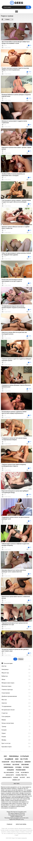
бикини (28, 762)
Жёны (16, 679)
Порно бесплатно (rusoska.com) (16, 811)
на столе (24, 759)
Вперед (21, 659)
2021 (5, 756)
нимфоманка (8, 767)
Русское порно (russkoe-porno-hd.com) (16, 818)
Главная (9, 824)
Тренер (16, 726)
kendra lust (16, 780)
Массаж (16, 699)
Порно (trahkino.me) (17, 816)
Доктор (16, 666)
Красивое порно (16, 746)
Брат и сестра (16, 743)
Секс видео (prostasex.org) (16, 815)
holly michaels (17, 762)
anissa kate (10, 775)
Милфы (16, 740)
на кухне (15, 764)
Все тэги (16, 783)
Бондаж (16, 730)
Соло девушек (16, 716)
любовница (14, 756)
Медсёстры (16, 673)
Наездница (16, 669)
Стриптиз (16, 713)
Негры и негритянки (16, 723)
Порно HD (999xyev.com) (16, 819)
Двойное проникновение (16, 696)
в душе (15, 777)
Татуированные (16, 706)
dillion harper (9, 772)
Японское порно (16, 686)
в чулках (7, 764)
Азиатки (16, 703)
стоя (17, 772)
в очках (26, 767)
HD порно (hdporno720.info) (16, 813)
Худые (16, 733)
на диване (9, 759)
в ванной (5, 762)
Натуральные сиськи (16, 709)
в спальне (25, 756)
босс (28, 777)
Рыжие (16, 736)
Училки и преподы (16, 689)
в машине (10, 770)
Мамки (16, 720)
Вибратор (16, 676)
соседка (18, 767)
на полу (22, 777)
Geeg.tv (13, 838)
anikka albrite (7, 777)
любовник (25, 764)
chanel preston (21, 775)
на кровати (25, 772)
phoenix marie (20, 770)
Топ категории (8, 663)
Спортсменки (16, 693)
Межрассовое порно (16, 683)
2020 (16, 759)
